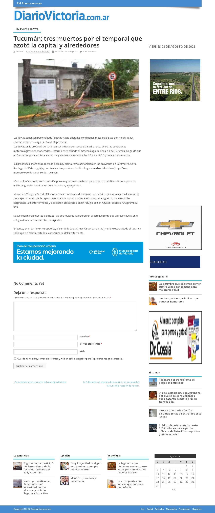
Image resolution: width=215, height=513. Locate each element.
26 (169, 481)
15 (187, 474)
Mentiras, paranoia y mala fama (83, 479)
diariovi (19, 51)
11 (163, 474)
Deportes (197, 509)
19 (169, 478)
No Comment (89, 51)
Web (82, 351)
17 (157, 478)
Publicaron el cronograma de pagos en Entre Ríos (177, 381)
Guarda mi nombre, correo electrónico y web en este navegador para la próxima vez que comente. (70, 358)
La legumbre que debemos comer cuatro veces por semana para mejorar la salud (180, 286)
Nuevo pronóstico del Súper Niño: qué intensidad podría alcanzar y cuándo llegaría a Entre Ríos (37, 487)
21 (181, 478)
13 (175, 474)
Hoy (142, 509)
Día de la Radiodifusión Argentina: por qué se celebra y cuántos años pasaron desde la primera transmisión (180, 397)
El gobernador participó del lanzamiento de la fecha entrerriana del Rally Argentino (38, 467)
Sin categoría (71, 51)
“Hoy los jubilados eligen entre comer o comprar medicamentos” (86, 466)
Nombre (85, 336)
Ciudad (149, 509)
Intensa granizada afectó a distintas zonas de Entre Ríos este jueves (180, 413)
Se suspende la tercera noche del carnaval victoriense (40, 382)
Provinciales (184, 509)
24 (157, 481)
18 (163, 478)
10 (157, 474)
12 (169, 474)
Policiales (59, 51)
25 (163, 481)
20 (175, 478)
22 (187, 478)
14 (181, 474)
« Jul (174, 489)
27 (175, 481)
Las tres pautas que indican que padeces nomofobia (179, 300)
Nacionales (171, 509)
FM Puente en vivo (29, 3)
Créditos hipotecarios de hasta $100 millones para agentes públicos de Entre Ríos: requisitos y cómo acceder (179, 429)
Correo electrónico (91, 343)
